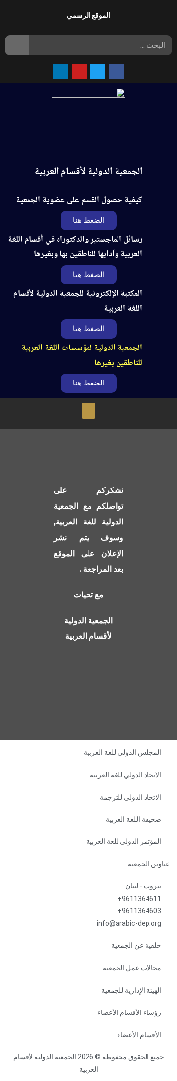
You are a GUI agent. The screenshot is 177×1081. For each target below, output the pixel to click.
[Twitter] (97, 71)
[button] (89, 329)
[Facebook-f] (116, 71)
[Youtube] (79, 71)
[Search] (17, 45)
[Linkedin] (60, 71)
